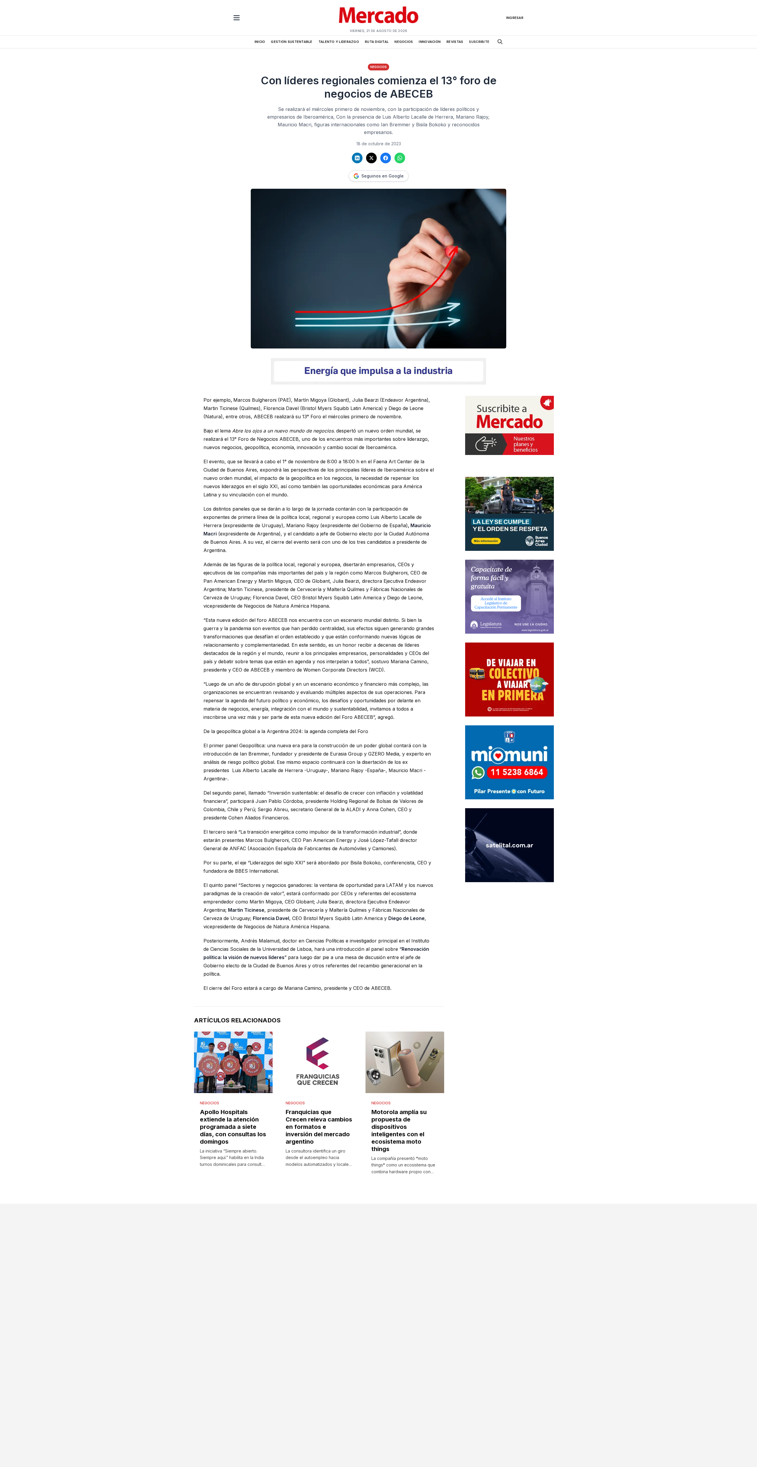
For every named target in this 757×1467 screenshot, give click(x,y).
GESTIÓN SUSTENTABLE (291, 42)
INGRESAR (514, 18)
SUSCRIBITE (479, 42)
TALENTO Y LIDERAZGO (338, 42)
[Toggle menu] (236, 17)
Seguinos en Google (382, 175)
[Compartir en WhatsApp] (399, 158)
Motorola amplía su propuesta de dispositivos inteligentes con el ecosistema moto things (399, 1130)
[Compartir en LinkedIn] (357, 158)
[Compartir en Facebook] (385, 158)
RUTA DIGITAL (377, 42)
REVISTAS (455, 42)
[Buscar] (500, 41)
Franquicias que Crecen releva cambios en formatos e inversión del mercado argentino (319, 1126)
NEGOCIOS (403, 42)
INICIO (260, 42)
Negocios (378, 67)
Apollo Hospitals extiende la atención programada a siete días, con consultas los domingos (233, 1126)
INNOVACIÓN (430, 42)
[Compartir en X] (371, 158)
